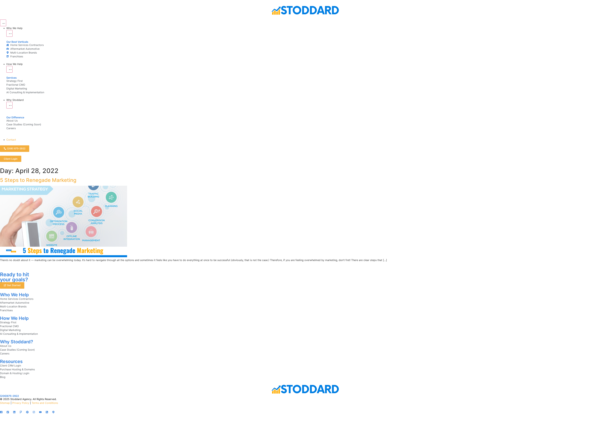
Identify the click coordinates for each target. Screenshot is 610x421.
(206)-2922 (9, 395)
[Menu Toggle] (3, 23)
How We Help (14, 318)
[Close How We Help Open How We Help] (9, 69)
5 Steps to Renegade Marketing (38, 180)
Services (11, 77)
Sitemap (5, 402)
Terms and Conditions (45, 402)
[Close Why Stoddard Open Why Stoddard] (9, 105)
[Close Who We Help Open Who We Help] (9, 33)
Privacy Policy (20, 402)
